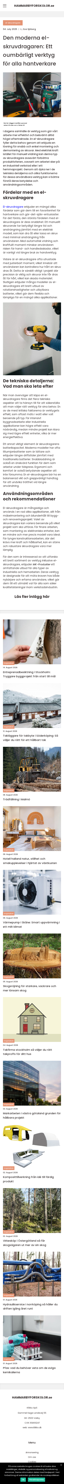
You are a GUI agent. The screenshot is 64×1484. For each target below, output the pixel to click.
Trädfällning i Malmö (16, 799)
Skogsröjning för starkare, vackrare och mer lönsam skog (29, 988)
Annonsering (32, 1452)
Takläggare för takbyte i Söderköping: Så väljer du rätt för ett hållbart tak (30, 738)
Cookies (32, 1461)
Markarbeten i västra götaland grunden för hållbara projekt (32, 1115)
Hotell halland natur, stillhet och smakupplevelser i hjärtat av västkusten (30, 861)
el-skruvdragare (12, 23)
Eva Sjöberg (29, 29)
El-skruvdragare (13, 207)
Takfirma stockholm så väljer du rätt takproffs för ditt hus (27, 1052)
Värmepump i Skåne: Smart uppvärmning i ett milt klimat (31, 925)
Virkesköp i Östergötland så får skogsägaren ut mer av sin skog (24, 1243)
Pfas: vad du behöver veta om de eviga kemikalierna (29, 1370)
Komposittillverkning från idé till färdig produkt (28, 1179)
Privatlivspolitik (36, 1479)
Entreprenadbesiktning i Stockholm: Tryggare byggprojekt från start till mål (29, 674)
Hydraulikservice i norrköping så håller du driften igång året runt (30, 1306)
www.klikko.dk (35, 1427)
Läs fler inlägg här (32, 596)
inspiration (9, 663)
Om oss (32, 1457)
